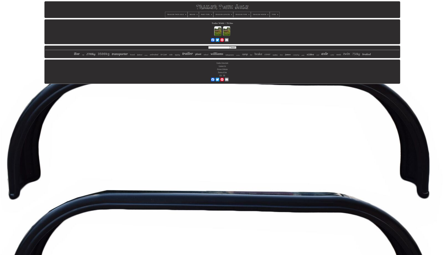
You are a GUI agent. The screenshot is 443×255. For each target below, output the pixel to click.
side (171, 54)
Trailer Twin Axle (222, 63)
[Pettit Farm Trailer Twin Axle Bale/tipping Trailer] (218, 31)
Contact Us (222, 66)
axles (303, 55)
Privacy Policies (222, 69)
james (288, 54)
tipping (177, 55)
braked (366, 54)
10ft (83, 55)
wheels (146, 55)
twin (346, 54)
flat (251, 55)
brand (132, 55)
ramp (245, 54)
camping (296, 55)
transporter (120, 54)
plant (198, 54)
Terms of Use (222, 72)
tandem (275, 55)
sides (310, 54)
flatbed (139, 55)
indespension (230, 55)
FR (224, 75)
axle (324, 53)
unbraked (154, 54)
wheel (206, 55)
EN (221, 75)
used (317, 55)
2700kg (90, 54)
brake (258, 54)
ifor (77, 54)
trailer (187, 53)
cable (332, 55)
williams (217, 54)
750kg (356, 54)
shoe (281, 55)
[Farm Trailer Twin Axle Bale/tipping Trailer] (227, 31)
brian (164, 55)
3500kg (103, 54)
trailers (238, 55)
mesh (338, 54)
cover (267, 54)
